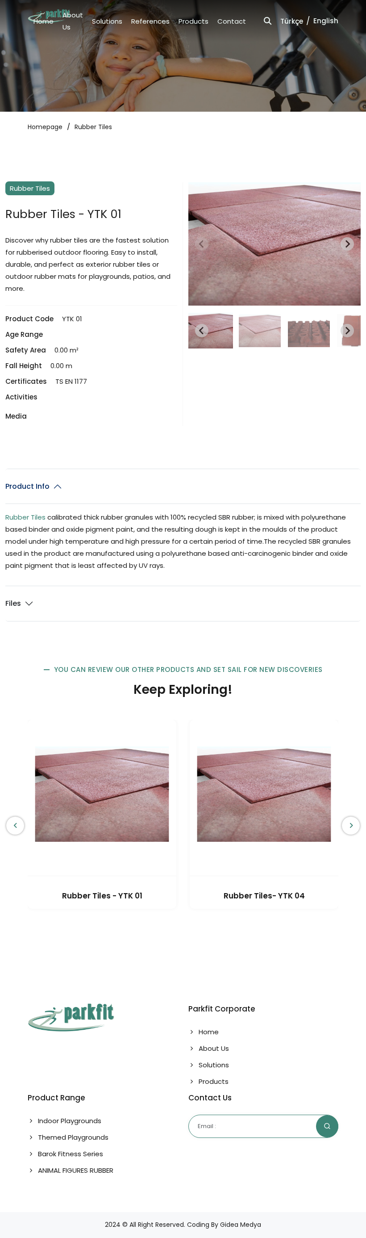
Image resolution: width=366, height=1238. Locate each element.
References (150, 21)
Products (193, 21)
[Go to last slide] (201, 330)
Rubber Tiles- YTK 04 (264, 895)
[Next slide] (347, 244)
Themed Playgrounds (72, 1137)
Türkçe (291, 21)
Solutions (107, 21)
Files (13, 603)
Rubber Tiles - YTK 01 (102, 895)
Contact (231, 21)
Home (43, 21)
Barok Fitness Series (69, 1153)
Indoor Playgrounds (68, 1120)
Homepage (45, 126)
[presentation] (15, 826)
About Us (213, 1048)
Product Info (27, 486)
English (325, 20)
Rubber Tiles (93, 126)
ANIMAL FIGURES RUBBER (74, 1170)
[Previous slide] (201, 244)
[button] (210, 330)
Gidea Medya (239, 1224)
